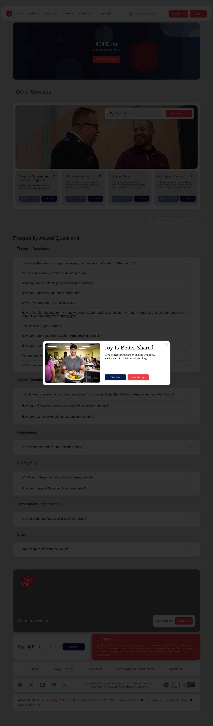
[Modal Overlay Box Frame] (106, 363)
